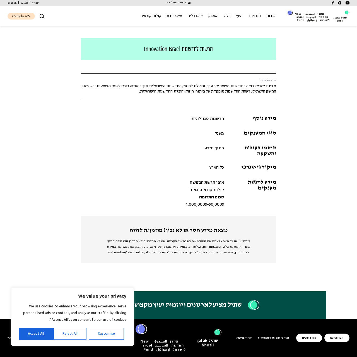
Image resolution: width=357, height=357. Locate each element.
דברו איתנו (337, 338)
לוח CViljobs (21, 16)
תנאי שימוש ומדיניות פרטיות (273, 337)
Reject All (70, 333)
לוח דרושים (309, 338)
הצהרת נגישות (244, 337)
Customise (106, 333)
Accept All (36, 333)
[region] (72, 316)
